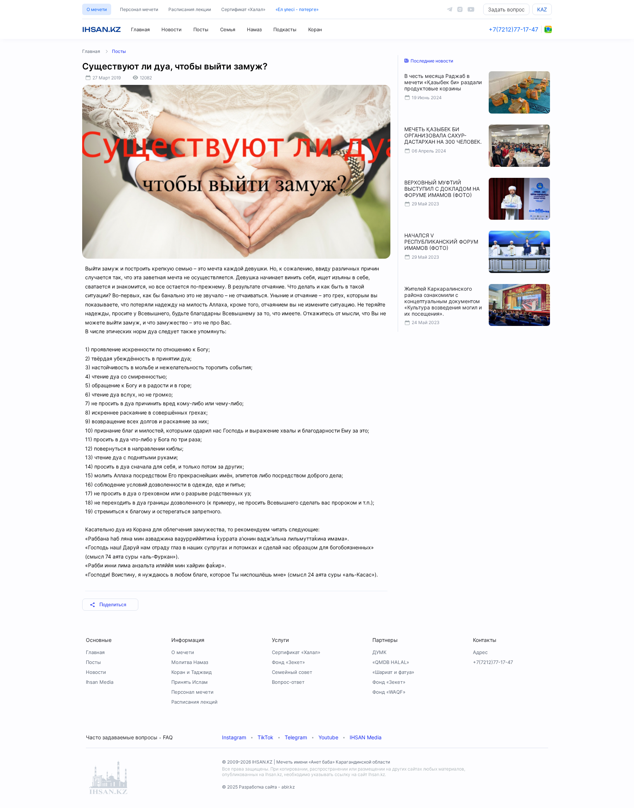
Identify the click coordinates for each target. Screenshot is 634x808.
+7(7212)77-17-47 (513, 29)
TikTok (265, 737)
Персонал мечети (139, 9)
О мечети (97, 9)
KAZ (542, 9)
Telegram (296, 737)
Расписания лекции (189, 9)
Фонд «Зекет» (288, 662)
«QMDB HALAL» (390, 662)
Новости (171, 29)
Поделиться (112, 604)
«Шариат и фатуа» (393, 672)
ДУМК (379, 652)
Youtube (328, 737)
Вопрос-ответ (288, 682)
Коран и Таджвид (191, 672)
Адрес (480, 652)
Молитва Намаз (189, 662)
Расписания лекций (194, 702)
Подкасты (284, 29)
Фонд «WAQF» (388, 692)
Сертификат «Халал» (243, 9)
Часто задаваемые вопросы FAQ (129, 737)
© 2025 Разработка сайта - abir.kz (258, 787)
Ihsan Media (99, 682)
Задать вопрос (506, 9)
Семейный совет (292, 672)
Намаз (254, 29)
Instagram (234, 737)
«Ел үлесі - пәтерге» (297, 9)
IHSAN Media (366, 737)
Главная (140, 29)
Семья (227, 29)
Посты (200, 29)
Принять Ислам (189, 682)
